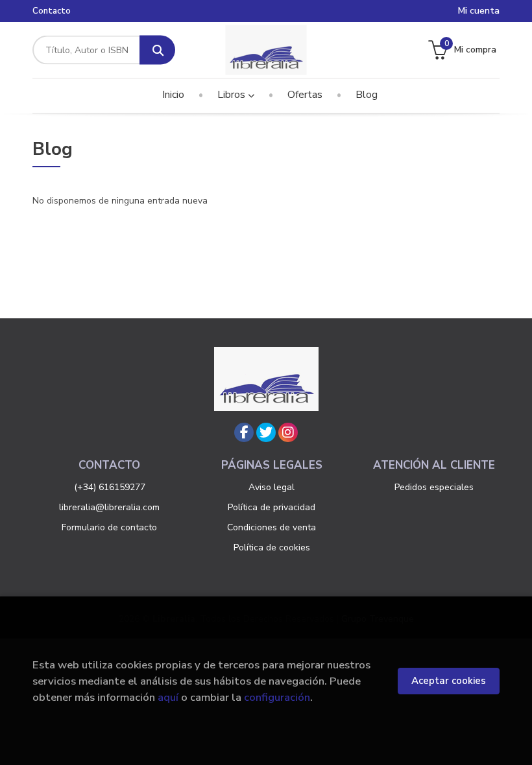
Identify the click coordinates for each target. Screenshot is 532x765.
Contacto (51, 11)
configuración (277, 697)
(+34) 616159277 (109, 487)
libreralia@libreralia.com (109, 507)
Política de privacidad (271, 507)
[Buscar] (157, 50)
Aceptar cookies (448, 680)
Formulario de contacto (109, 527)
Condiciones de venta (271, 527)
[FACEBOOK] (244, 432)
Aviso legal (271, 487)
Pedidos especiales (434, 487)
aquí (168, 697)
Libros (232, 95)
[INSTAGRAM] (288, 432)
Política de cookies (272, 547)
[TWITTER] (266, 432)
